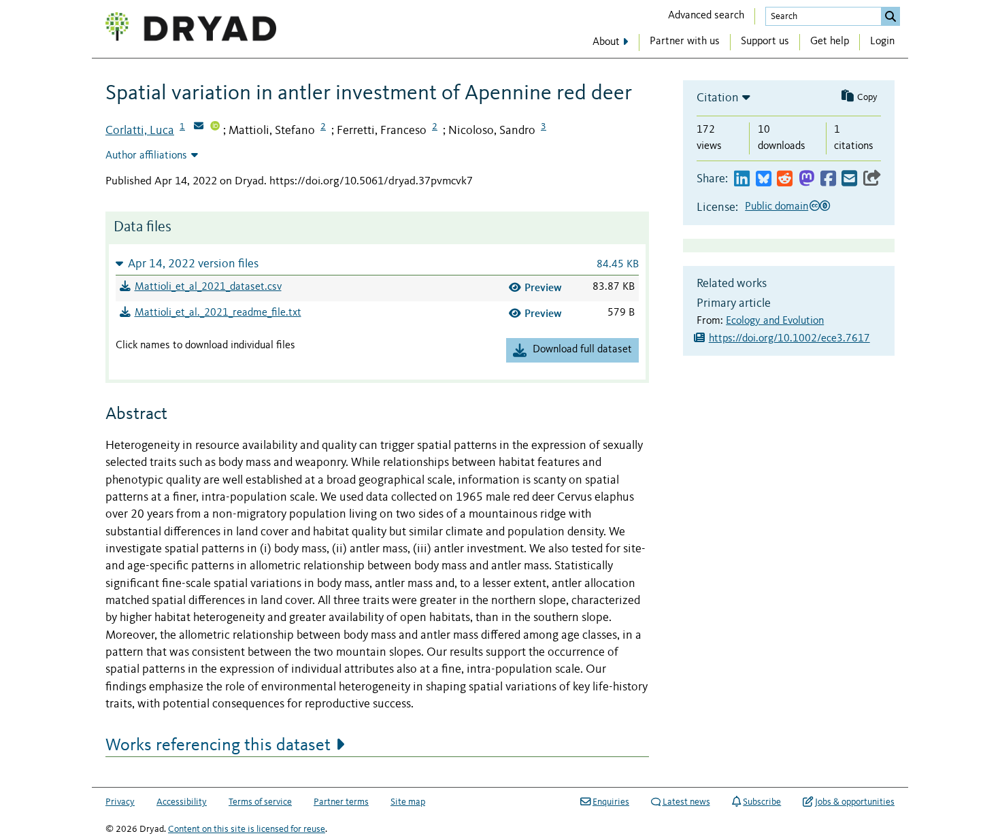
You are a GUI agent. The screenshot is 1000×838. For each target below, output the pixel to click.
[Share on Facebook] (828, 179)
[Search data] (890, 16)
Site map (407, 802)
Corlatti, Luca (139, 130)
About (606, 42)
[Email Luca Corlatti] (198, 127)
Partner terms (341, 802)
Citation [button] (718, 98)
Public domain (776, 206)
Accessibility (181, 802)
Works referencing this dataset (218, 745)
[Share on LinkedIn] (742, 179)
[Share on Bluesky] (763, 179)
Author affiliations (146, 155)
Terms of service (260, 802)
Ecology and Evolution (775, 321)
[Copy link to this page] (872, 179)
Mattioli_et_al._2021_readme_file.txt (218, 312)
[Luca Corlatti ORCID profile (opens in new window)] (215, 127)
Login (882, 41)
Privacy (120, 802)
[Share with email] (849, 179)
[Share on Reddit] (785, 179)
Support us (765, 41)
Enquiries (611, 802)
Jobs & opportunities (855, 802)
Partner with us (685, 41)
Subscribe (762, 802)
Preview (543, 287)
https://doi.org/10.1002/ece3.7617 (789, 338)
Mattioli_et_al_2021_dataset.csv (208, 287)
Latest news (686, 802)
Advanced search (706, 15)
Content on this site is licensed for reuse (246, 829)
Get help (829, 41)
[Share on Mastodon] (806, 179)
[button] (377, 263)
